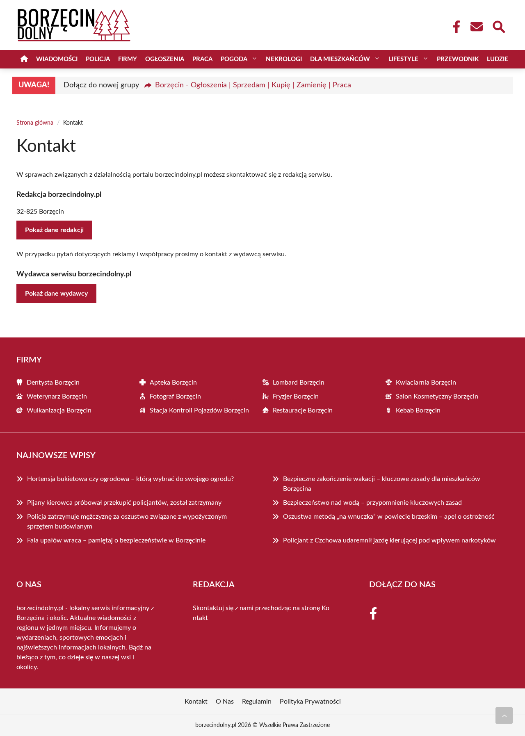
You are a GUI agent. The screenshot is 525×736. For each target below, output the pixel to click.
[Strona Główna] (24, 59)
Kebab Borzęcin (418, 410)
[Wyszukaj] (498, 26)
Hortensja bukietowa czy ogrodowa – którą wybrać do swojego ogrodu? (130, 479)
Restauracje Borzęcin (303, 410)
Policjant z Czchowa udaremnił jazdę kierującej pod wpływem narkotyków (389, 540)
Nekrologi (284, 59)
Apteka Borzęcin (173, 382)
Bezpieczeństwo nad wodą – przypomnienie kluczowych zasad (372, 502)
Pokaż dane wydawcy (56, 293)
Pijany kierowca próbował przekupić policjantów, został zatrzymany (124, 502)
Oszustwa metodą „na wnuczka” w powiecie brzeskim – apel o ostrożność (389, 516)
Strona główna (34, 123)
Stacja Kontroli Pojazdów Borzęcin (199, 410)
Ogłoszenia (164, 59)
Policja (98, 59)
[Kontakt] (476, 26)
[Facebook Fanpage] (454, 26)
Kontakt (196, 701)
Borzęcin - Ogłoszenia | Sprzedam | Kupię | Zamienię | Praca (253, 85)
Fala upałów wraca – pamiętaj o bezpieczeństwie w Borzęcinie (116, 540)
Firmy (127, 59)
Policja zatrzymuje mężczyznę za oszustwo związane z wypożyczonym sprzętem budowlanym (127, 521)
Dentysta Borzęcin (53, 382)
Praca (202, 59)
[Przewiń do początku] (504, 715)
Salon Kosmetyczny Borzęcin (437, 396)
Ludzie (497, 59)
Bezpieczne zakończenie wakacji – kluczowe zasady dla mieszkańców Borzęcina (381, 484)
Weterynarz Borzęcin (57, 396)
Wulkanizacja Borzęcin (59, 410)
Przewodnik (458, 59)
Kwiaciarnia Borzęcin (426, 382)
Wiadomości (57, 59)
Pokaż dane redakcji (54, 230)
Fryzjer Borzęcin (296, 396)
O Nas (225, 701)
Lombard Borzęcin (298, 382)
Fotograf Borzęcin (175, 396)
